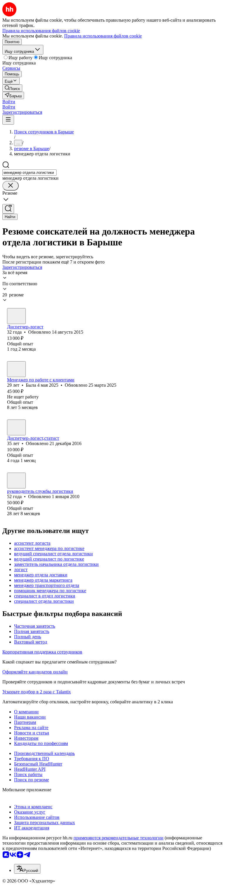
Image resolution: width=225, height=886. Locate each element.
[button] (8, 101)
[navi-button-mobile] (8, 120)
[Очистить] (10, 186)
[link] (12, 88)
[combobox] (29, 172)
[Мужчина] (16, 480)
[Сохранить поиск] (8, 209)
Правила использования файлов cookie (103, 35)
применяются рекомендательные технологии (118, 837)
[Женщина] (16, 316)
